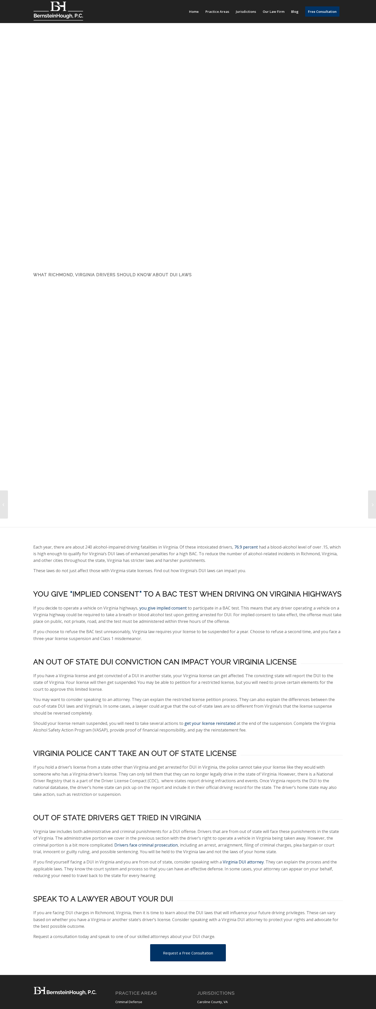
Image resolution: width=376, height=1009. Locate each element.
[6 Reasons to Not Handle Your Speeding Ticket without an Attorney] (4, 504)
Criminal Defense (128, 1002)
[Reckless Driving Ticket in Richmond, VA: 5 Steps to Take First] (372, 504)
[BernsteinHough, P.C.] (58, 11)
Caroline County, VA (212, 1002)
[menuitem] (194, 11)
